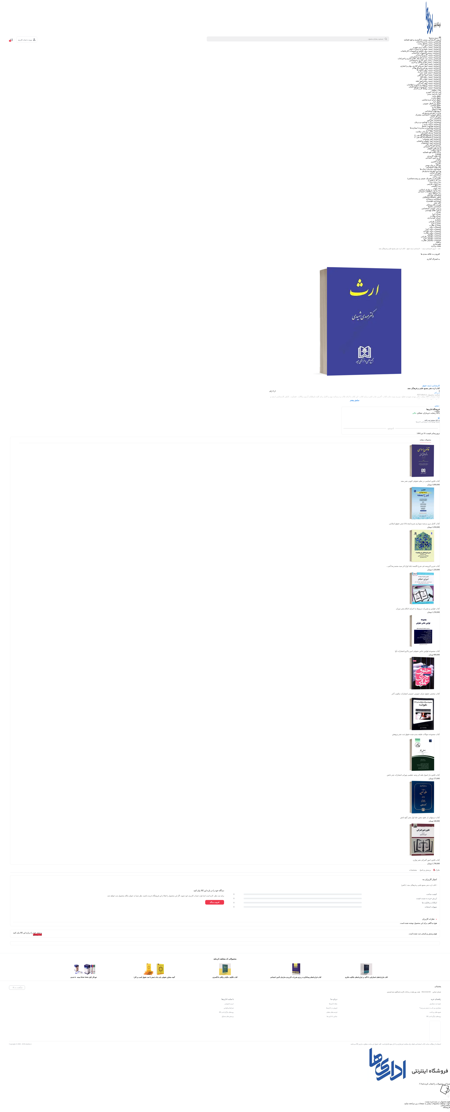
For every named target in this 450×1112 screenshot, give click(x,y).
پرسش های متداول (228, 1016)
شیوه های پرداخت (435, 1012)
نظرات (437, 870)
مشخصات (413, 870)
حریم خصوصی (229, 1004)
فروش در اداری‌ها (331, 1008)
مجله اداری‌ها (333, 1004)
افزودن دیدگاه (214, 902)
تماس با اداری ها (332, 1016)
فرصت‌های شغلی (331, 1012)
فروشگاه (446, 1091)
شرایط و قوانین (229, 1008)
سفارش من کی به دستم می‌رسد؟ (430, 1008)
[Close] (420, 1068)
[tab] (436, 870)
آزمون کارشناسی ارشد (429, 248)
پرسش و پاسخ (425, 870)
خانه (439, 248)
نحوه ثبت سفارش (435, 1004)
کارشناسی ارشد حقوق (413, 248)
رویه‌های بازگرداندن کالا (433, 1016)
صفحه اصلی (445, 1089)
